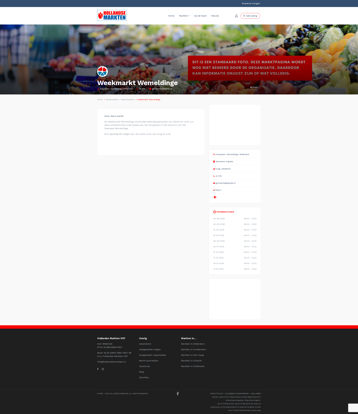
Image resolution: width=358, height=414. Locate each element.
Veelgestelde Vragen (150, 349)
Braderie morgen (251, 3)
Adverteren (145, 344)
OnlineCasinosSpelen (235, 400)
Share (254, 87)
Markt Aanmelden (148, 360)
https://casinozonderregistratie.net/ (245, 397)
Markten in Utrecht (191, 360)
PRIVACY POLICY (216, 394)
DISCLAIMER (256, 394)
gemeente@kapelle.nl (162, 89)
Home (100, 99)
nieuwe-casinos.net (220, 397)
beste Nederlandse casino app (248, 410)
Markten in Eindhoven (193, 366)
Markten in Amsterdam (193, 349)
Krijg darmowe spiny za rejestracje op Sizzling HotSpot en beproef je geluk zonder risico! (235, 407)
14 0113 (142, 89)
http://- (218, 190)
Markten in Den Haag (192, 355)
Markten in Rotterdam (193, 344)
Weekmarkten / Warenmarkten (120, 99)
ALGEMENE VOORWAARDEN (237, 394)
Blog (141, 371)
